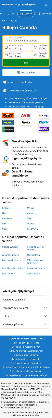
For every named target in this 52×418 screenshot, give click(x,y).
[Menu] (46, 4)
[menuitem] (11, 13)
